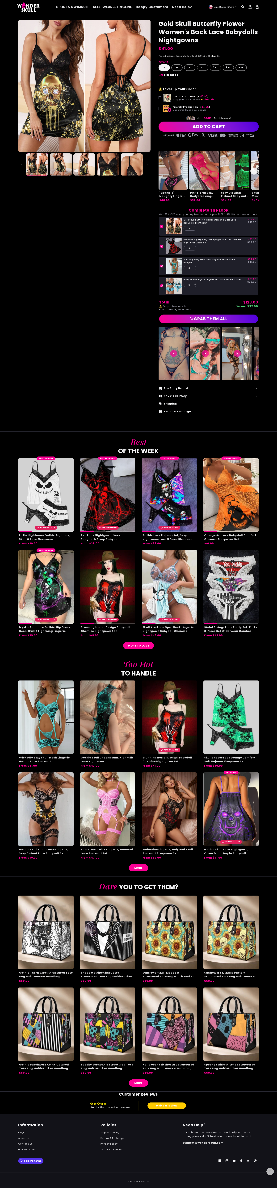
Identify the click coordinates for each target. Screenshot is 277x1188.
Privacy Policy (109, 1143)
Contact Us (25, 1143)
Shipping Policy (110, 1132)
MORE (138, 868)
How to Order (26, 1149)
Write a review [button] (166, 1105)
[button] (243, 6)
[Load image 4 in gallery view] (108, 164)
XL (202, 67)
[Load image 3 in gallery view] (84, 164)
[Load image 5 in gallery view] (132, 164)
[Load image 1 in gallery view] (37, 164)
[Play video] (173, 353)
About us (23, 1138)
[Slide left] (21, 164)
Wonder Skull (142, 1181)
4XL (241, 67)
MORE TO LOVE (138, 645)
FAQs (21, 1132)
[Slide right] (147, 164)
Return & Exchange (112, 1138)
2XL (215, 67)
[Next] (253, 353)
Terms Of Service (111, 1149)
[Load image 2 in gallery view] (61, 164)
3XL (228, 67)
